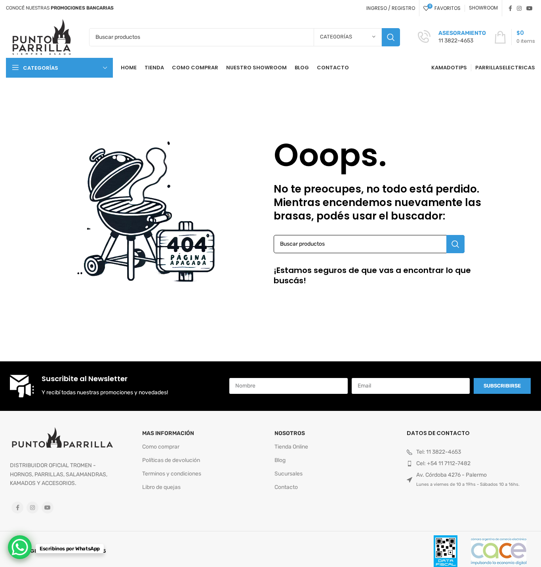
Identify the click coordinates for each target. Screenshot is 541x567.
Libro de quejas (161, 487)
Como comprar (160, 446)
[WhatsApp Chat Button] (20, 547)
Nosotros (289, 433)
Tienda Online (291, 446)
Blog (280, 460)
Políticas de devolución (171, 460)
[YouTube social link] (529, 8)
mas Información (168, 433)
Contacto (286, 487)
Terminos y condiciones (171, 473)
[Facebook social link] (510, 8)
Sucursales (288, 473)
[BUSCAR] (391, 37)
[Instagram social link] (519, 8)
